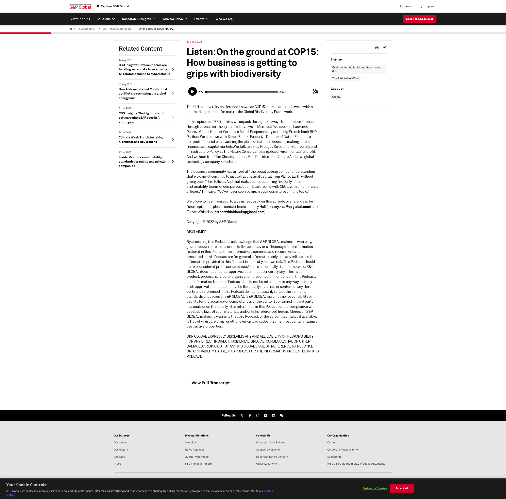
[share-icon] (384, 47)
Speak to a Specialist (419, 19)
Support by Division (268, 449)
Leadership (334, 456)
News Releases (194, 449)
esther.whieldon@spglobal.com (239, 211)
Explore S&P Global (115, 6)
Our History (121, 449)
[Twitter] (242, 415)
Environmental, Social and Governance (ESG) (356, 69)
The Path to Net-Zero (345, 78)
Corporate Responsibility (343, 449)
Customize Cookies (375, 488)
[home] (71, 28)
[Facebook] (250, 415)
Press (117, 463)
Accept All (402, 488)
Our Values (120, 442)
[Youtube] (265, 415)
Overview (191, 442)
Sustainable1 (87, 28)
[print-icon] (377, 47)
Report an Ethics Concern (272, 456)
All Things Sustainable (117, 28)
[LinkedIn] (273, 415)
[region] (253, 488)
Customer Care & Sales (270, 442)
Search (408, 6)
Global (336, 96)
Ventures (119, 456)
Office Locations (266, 463)
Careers (332, 442)
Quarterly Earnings (197, 456)
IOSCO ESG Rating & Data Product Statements (356, 463)
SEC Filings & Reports (198, 463)
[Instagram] (258, 415)
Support (430, 6)
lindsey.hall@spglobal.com (288, 206)
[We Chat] (281, 415)
